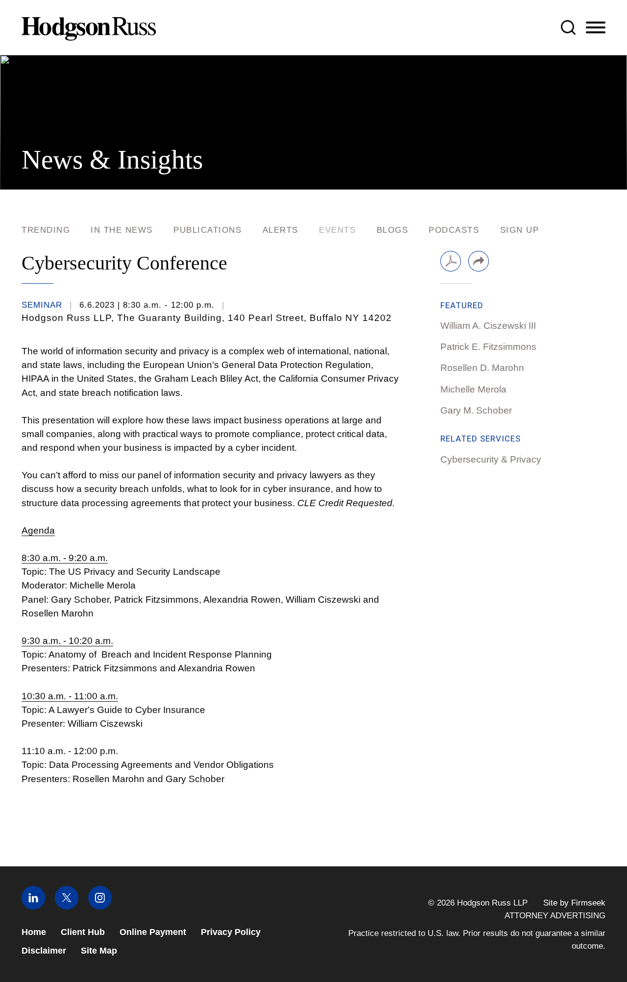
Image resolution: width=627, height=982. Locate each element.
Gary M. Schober (476, 410)
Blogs (393, 230)
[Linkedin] (33, 906)
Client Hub (83, 932)
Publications (207, 230)
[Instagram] (100, 906)
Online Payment (153, 932)
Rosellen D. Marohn (482, 368)
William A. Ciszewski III (488, 325)
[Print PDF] (450, 261)
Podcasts (454, 230)
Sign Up (519, 230)
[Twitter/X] (66, 906)
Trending (46, 230)
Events (337, 230)
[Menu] (595, 28)
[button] (478, 261)
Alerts (280, 230)
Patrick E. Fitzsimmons (488, 347)
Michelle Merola (473, 389)
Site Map (99, 951)
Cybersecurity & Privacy (490, 459)
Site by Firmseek (574, 903)
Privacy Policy (231, 932)
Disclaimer (44, 951)
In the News (122, 230)
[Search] (568, 27)
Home (34, 932)
